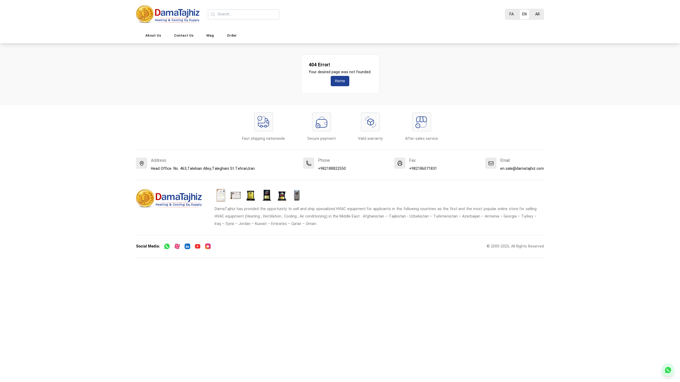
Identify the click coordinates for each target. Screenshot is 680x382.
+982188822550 (332, 169)
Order (232, 35)
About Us (153, 35)
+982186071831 (423, 169)
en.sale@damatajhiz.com (522, 169)
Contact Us (183, 35)
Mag (210, 35)
